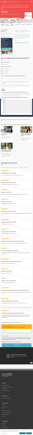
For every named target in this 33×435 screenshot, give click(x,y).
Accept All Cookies (22, 433)
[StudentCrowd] (4, 2)
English (14, 5)
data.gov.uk (4, 423)
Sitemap (3, 416)
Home (2, 5)
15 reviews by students (4, 12)
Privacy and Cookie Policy (6, 412)
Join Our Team (4, 407)
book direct (13, 339)
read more (16, 40)
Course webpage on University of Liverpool (21, 42)
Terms (3, 408)
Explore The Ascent (17, 344)
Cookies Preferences (5, 414)
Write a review (4, 330)
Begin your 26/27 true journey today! (6, 48)
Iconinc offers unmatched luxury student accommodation (10, 337)
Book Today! (17, 346)
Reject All (29, 433)
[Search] (30, 1)
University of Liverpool (6, 5)
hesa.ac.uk (4, 425)
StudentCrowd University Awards (7, 387)
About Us (3, 405)
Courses (11, 5)
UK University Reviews (6, 385)
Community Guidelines (6, 390)
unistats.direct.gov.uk (5, 427)
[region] (16, 432)
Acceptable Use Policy (6, 410)
